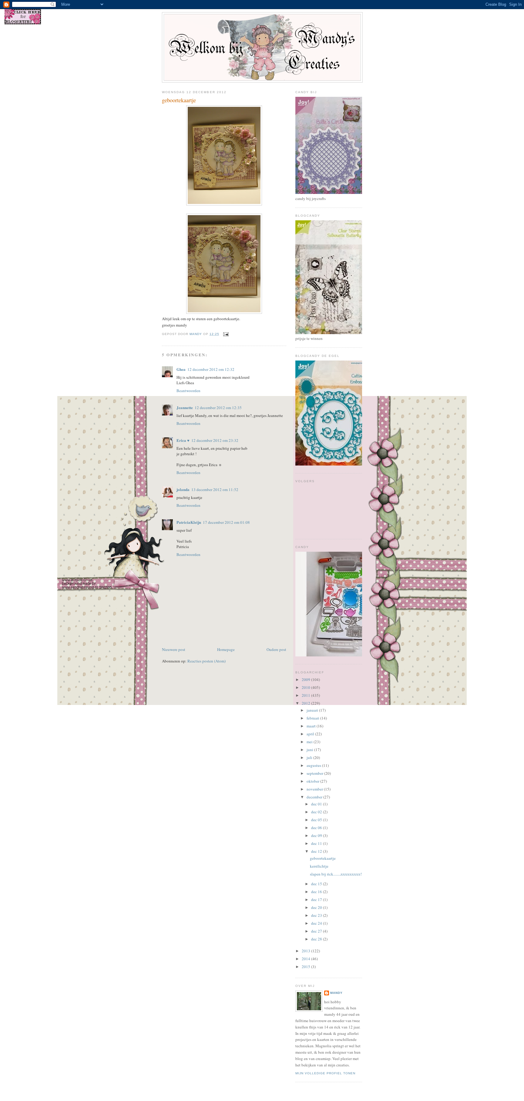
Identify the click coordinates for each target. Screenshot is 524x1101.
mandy (336, 992)
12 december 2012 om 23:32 (214, 440)
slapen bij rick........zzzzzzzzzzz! (336, 874)
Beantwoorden (188, 390)
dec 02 (317, 812)
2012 (306, 703)
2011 (306, 695)
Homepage (226, 649)
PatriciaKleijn (188, 522)
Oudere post (276, 649)
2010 (306, 687)
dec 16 (317, 891)
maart (312, 726)
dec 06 (317, 827)
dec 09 (317, 835)
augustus (314, 765)
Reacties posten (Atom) (206, 661)
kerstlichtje (319, 866)
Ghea (181, 369)
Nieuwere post (173, 649)
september (315, 773)
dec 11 (317, 843)
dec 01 (317, 804)
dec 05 (317, 819)
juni (310, 749)
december (315, 797)
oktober (313, 781)
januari (313, 710)
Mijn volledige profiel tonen (325, 1073)
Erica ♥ (183, 440)
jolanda (183, 489)
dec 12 (317, 851)
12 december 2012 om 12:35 (218, 407)
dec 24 (317, 923)
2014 (306, 958)
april (311, 734)
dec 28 (317, 939)
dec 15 (317, 883)
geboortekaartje (323, 858)
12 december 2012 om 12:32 (210, 369)
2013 (306, 951)
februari (313, 718)
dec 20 (317, 907)
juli (310, 757)
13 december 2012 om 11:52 (214, 489)
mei (310, 741)
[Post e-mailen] (225, 334)
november (315, 789)
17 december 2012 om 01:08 (226, 522)
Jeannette (184, 407)
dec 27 (317, 931)
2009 (306, 679)
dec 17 (317, 899)
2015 (306, 966)
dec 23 (317, 915)
